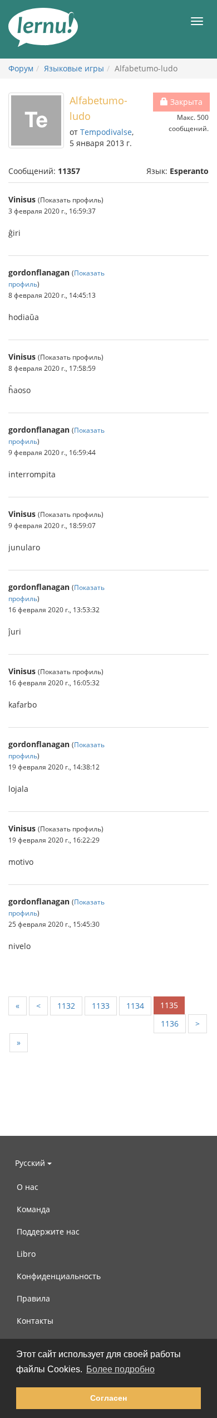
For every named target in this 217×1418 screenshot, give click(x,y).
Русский (31, 1163)
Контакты (35, 1320)
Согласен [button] (108, 1397)
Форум (20, 68)
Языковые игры (74, 68)
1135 (169, 1005)
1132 (66, 1005)
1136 (170, 1023)
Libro (26, 1253)
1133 (101, 1005)
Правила (33, 1298)
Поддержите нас (48, 1231)
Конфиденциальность (59, 1276)
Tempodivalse (106, 132)
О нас (27, 1187)
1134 (135, 1005)
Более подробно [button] (120, 1369)
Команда (33, 1209)
